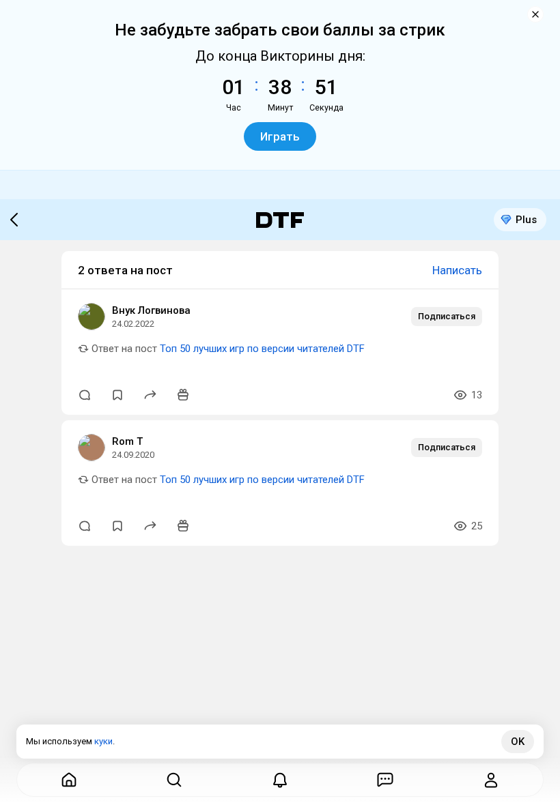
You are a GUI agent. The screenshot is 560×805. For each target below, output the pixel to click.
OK (517, 741)
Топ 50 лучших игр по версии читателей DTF (262, 348)
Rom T (127, 441)
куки (103, 741)
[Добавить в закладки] (117, 395)
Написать (457, 270)
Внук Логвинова (151, 310)
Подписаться (446, 316)
